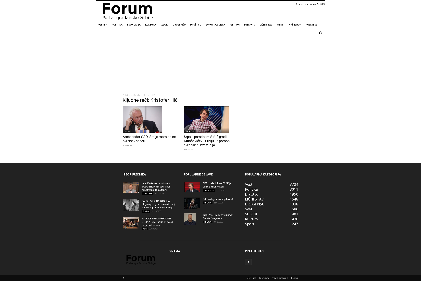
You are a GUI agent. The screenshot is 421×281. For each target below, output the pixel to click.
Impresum (264, 278)
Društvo (146, 211)
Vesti (145, 229)
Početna (126, 95)
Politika (127, 131)
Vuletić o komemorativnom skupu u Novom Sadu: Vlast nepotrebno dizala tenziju (156, 186)
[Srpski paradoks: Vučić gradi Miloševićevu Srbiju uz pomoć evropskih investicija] (210, 119)
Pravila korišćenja (280, 278)
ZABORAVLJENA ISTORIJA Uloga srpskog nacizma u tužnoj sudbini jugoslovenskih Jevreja (158, 204)
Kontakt (294, 278)
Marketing (251, 278)
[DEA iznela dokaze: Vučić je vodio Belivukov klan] (192, 187)
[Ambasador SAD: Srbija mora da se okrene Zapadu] (149, 119)
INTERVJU (207, 203)
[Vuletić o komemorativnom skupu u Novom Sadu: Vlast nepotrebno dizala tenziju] (131, 187)
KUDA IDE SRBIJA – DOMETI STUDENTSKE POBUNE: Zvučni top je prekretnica (157, 222)
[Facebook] (248, 262)
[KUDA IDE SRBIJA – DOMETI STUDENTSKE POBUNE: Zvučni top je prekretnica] (131, 222)
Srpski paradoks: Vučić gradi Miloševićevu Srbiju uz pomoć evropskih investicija (207, 141)
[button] (320, 33)
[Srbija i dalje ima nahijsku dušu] (192, 203)
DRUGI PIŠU (190, 131)
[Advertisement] (210, 65)
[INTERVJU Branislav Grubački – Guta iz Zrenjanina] (190, 219)
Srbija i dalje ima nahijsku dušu (218, 199)
